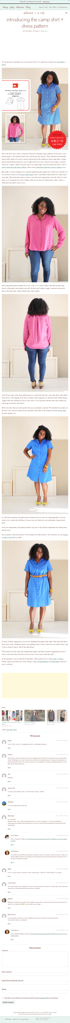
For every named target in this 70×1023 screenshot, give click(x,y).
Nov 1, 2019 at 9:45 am (62, 754)
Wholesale (8, 1019)
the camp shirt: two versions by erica (56, 722)
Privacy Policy (24, 1019)
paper (55, 659)
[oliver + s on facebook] (61, 1019)
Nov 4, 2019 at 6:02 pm (62, 869)
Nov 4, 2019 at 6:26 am (62, 835)
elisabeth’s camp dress (30, 722)
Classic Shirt (62, 410)
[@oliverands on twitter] (64, 1019)
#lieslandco (56, 661)
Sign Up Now (46, 1)
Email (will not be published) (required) (12, 980)
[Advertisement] (35, 47)
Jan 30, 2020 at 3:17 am (62, 930)
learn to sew (43, 7)
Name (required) (6, 972)
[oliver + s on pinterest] (55, 1019)
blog (28, 7)
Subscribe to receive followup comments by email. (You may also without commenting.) (31, 998)
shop (5, 7)
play (12, 7)
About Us (16, 1019)
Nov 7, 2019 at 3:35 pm (62, 898)
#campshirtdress (43, 661)
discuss (20, 7)
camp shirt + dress (11, 730)
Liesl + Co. (33, 1019)
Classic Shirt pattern (27, 174)
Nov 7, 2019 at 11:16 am (62, 883)
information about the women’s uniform (49, 167)
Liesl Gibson (15, 835)
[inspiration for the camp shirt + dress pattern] (12, 716)
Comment (5, 950)
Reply (9, 748)
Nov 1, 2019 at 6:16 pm (62, 802)
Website (4, 989)
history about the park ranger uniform (14, 167)
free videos (53, 7)
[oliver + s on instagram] (67, 1019)
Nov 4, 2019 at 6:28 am (62, 851)
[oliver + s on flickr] (58, 1019)
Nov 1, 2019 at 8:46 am (62, 740)
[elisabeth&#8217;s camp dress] (34, 716)
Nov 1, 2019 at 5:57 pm (62, 788)
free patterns (62, 7)
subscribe (42, 998)
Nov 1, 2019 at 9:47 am (62, 774)
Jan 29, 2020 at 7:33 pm (62, 914)
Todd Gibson (15, 851)
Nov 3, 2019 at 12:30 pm (62, 815)
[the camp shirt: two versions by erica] (57, 716)
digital (61, 659)
